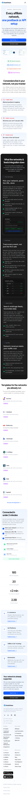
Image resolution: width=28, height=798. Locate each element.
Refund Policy (6, 793)
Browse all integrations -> (14, 502)
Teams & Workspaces (6, 744)
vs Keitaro (5, 761)
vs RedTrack (6, 755)
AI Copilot (5, 728)
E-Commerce (18, 733)
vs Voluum (6, 752)
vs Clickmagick (7, 764)
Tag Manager (6, 740)
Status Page (18, 766)
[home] (6, 2)
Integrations (6, 747)
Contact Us (17, 755)
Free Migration (18, 761)
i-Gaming (17, 738)
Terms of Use (6, 787)
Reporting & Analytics (6, 738)
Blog (16, 757)
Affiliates (17, 728)
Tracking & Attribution (6, 731)
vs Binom (5, 759)
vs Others (5, 766)
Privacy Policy (6, 790)
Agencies (17, 740)
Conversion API (7, 734)
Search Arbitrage (19, 735)
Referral (17, 764)
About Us (17, 752)
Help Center (18, 759)
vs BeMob (5, 757)
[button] (25, 2)
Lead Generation (19, 731)
